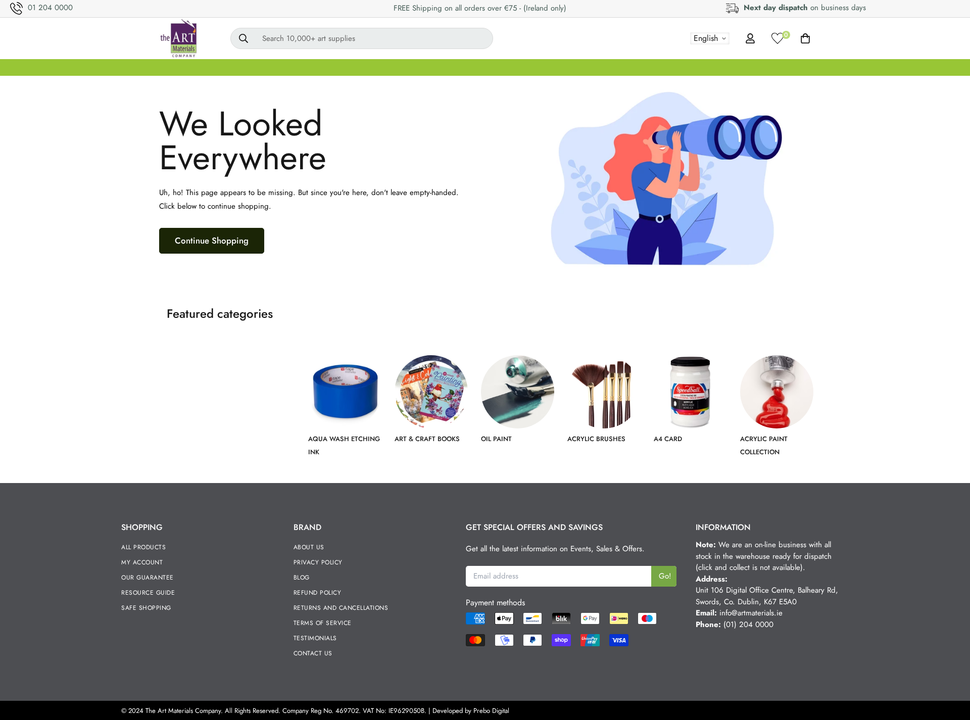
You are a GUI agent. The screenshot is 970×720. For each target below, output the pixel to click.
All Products (143, 547)
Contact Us (313, 653)
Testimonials (315, 638)
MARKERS (540, 67)
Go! (665, 576)
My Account (142, 562)
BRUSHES (339, 67)
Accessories (820, 67)
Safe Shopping (146, 607)
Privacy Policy (318, 562)
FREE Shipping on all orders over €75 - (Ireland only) (480, 8)
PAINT (289, 67)
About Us (309, 547)
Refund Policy (318, 592)
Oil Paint (496, 439)
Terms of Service (323, 623)
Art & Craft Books (427, 439)
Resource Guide (148, 592)
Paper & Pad (714, 67)
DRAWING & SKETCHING (624, 67)
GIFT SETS (185, 67)
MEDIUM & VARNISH (464, 67)
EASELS (391, 67)
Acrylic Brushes (596, 439)
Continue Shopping (212, 240)
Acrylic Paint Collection (764, 445)
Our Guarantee (147, 577)
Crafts (768, 67)
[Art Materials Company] (178, 38)
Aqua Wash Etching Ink (344, 445)
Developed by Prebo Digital (470, 710)
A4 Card (668, 439)
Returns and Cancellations (341, 607)
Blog (302, 577)
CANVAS (241, 67)
